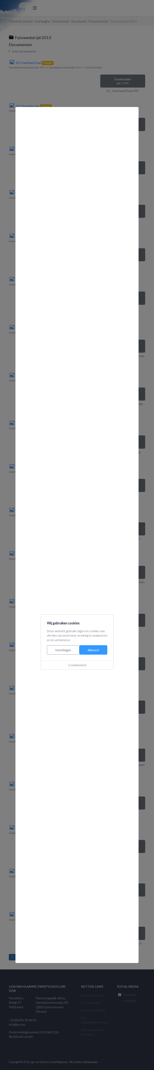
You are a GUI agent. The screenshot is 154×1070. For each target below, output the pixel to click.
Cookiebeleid (77, 665)
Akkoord (93, 650)
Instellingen (63, 650)
